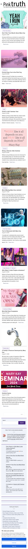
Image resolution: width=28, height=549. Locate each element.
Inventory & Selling (7, 309)
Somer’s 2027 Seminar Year (10, 111)
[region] (14, 539)
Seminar (5, 70)
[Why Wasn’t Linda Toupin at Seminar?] (14, 257)
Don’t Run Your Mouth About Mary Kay (13, 33)
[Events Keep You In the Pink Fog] (14, 59)
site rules (13, 439)
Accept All (14, 539)
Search (4, 420)
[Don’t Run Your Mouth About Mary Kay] (14, 19)
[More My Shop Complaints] (14, 298)
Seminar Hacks (6, 393)
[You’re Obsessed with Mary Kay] (14, 218)
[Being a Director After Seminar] (14, 137)
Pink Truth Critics (6, 30)
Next (22, 414)
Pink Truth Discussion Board (17, 434)
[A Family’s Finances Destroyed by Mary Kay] (14, 337)
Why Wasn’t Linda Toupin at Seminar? (13, 270)
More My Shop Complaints (10, 311)
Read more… (6, 44)
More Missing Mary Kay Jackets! (11, 190)
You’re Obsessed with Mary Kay (11, 231)
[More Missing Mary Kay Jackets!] (14, 177)
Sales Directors (6, 268)
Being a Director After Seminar (11, 151)
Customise (14, 542)
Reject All (14, 546)
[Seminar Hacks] (14, 380)
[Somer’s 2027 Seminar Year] (14, 98)
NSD (4, 109)
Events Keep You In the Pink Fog (12, 72)
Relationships (6, 348)
